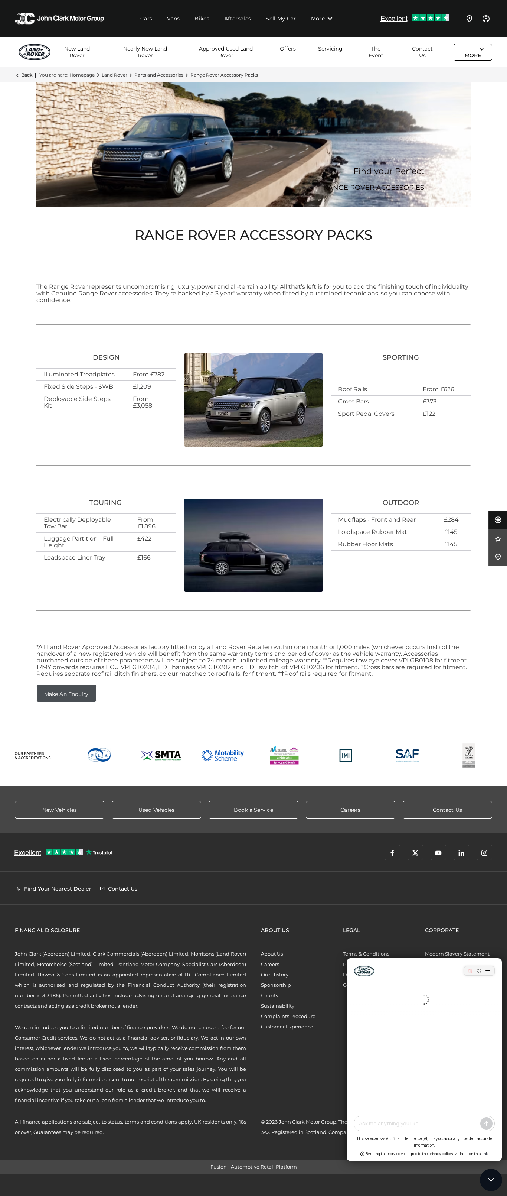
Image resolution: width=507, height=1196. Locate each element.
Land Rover (114, 75)
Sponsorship (276, 985)
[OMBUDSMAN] (284, 755)
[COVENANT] (468, 755)
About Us (272, 954)
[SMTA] (161, 755)
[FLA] (99, 755)
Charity (269, 995)
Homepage (82, 75)
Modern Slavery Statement (457, 954)
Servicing (330, 48)
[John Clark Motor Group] (59, 18)
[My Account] (486, 18)
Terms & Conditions (366, 954)
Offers (288, 48)
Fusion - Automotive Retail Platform (253, 1167)
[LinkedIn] (461, 852)
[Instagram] (484, 852)
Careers (270, 964)
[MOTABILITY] (222, 755)
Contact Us (422, 52)
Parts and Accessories (158, 75)
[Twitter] (415, 852)
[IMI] (346, 755)
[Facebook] (392, 852)
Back (26, 75)
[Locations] (469, 18)
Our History (274, 975)
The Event (376, 52)
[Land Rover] (37, 52)
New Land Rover (77, 52)
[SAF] (407, 755)
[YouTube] (438, 852)
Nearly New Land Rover (145, 52)
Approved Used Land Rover (226, 52)
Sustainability (277, 1006)
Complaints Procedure (288, 1016)
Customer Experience (287, 1027)
